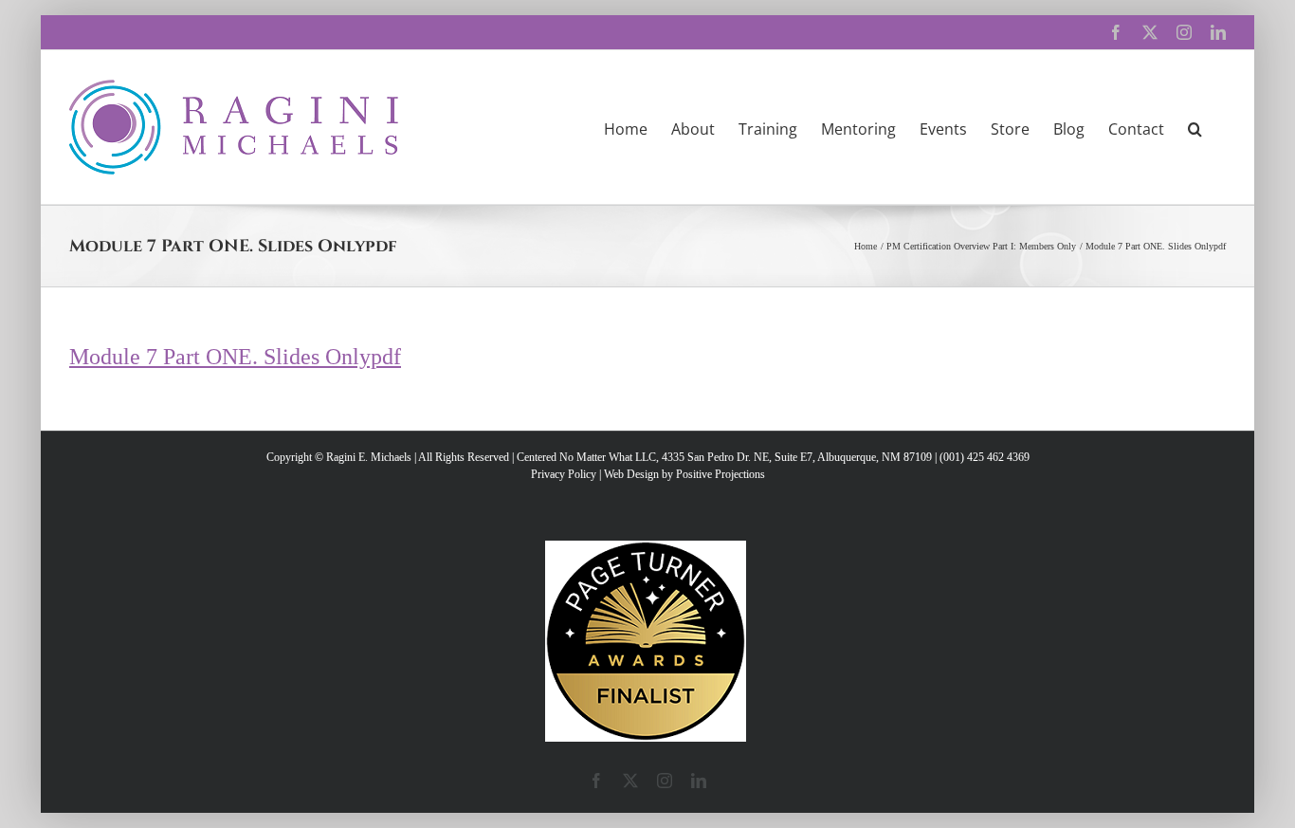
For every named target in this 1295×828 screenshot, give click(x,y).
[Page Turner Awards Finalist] (645, 549)
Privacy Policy (563, 474)
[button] (1195, 127)
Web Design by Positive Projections (684, 474)
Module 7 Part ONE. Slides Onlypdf (235, 356)
